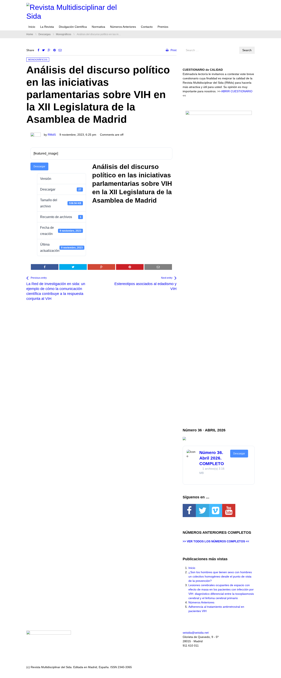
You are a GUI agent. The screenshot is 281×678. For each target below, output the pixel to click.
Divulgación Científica (73, 26)
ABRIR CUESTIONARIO (236, 91)
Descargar (39, 166)
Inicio (31, 26)
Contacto (147, 26)
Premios (163, 26)
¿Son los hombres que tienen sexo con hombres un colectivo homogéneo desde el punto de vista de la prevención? (220, 576)
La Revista (47, 26)
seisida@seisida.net (196, 632)
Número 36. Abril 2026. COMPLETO (211, 458)
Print (173, 50)
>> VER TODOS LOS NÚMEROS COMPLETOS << (216, 541)
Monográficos (37, 59)
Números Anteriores (123, 26)
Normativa (98, 26)
